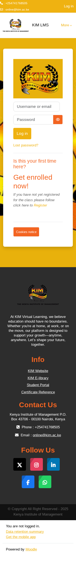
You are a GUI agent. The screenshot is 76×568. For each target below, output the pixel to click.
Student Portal (38, 385)
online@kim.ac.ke (17, 9)
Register (40, 205)
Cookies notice (26, 232)
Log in (68, 6)
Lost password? (25, 145)
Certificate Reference (38, 392)
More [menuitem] (65, 25)
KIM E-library (38, 378)
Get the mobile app (21, 537)
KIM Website (38, 371)
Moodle (31, 549)
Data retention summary (25, 532)
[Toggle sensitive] (58, 119)
